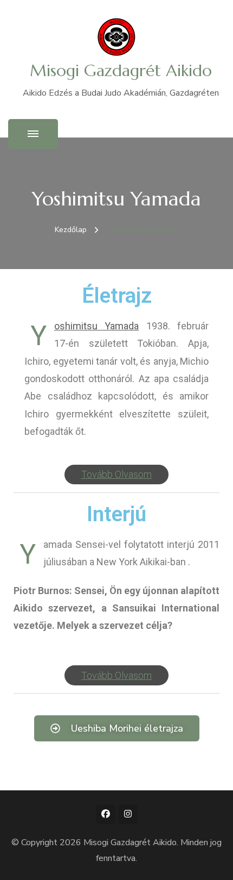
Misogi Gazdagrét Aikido (121, 70)
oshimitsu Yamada (96, 326)
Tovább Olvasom (116, 474)
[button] (116, 475)
